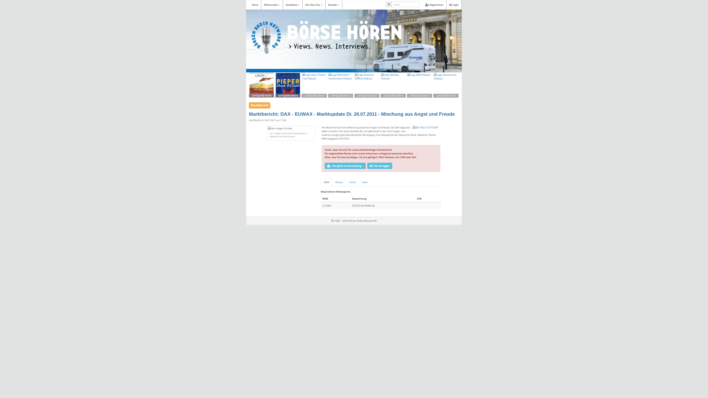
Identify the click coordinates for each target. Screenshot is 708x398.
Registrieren (436, 5)
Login (455, 5)
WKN (326, 182)
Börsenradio (271, 5)
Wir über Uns (313, 5)
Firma (352, 182)
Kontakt (332, 5)
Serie (364, 182)
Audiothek (292, 5)
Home (255, 5)
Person (339, 182)
